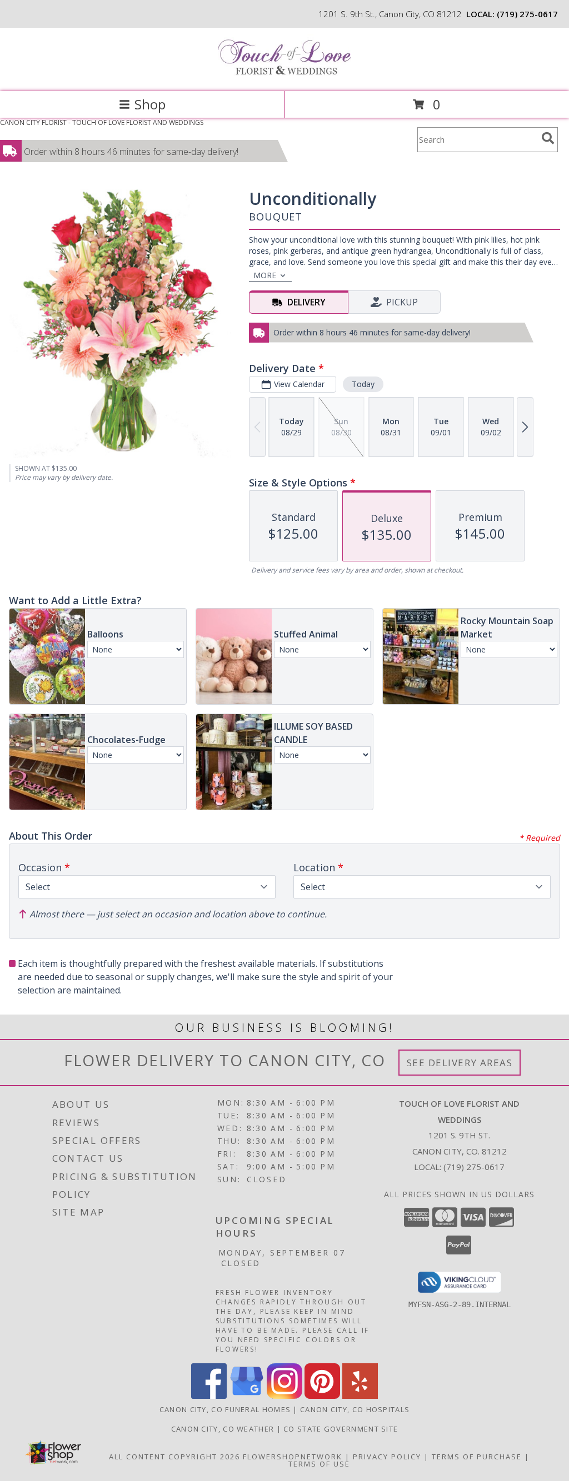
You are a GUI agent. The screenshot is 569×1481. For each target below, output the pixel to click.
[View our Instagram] (284, 1395)
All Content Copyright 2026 (174, 1457)
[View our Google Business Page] (246, 1395)
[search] (547, 138)
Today (363, 384)
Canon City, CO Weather (222, 1429)
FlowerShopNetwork (292, 1457)
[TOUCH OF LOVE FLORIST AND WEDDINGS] (284, 75)
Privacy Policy (387, 1457)
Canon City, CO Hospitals (355, 1409)
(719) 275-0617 (527, 13)
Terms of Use (319, 1464)
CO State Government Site (340, 1429)
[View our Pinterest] (322, 1395)
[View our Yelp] (360, 1395)
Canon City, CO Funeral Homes (225, 1409)
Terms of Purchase (477, 1457)
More (264, 275)
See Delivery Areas (460, 1062)
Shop (150, 104)
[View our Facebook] (209, 1395)
